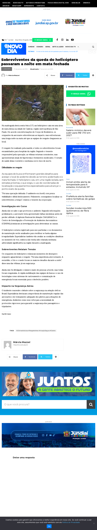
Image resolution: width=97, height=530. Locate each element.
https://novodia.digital (20, 345)
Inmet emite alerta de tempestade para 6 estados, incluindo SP (57, 51)
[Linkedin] (67, 40)
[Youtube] (72, 40)
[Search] (91, 404)
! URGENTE (7, 69)
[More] (93, 75)
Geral (68, 179)
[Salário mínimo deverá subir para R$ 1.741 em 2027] (80, 117)
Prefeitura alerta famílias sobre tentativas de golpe (80, 197)
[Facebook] (57, 40)
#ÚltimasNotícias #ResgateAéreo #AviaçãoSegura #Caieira (35, 331)
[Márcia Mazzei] (3, 75)
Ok (49, 526)
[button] (93, 46)
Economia (69, 127)
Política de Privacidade (71, 522)
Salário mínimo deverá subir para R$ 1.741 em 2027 (78, 133)
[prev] (90, 51)
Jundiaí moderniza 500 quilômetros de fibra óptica (78, 211)
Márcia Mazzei (14, 75)
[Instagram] (62, 40)
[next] (94, 51)
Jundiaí (68, 193)
